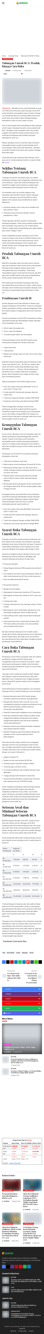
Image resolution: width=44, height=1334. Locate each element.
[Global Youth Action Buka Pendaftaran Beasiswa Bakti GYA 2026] (5, 1305)
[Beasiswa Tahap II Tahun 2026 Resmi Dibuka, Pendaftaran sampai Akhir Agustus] (5, 1071)
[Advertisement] (22, 29)
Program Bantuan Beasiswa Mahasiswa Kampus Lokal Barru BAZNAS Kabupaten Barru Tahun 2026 (24, 1061)
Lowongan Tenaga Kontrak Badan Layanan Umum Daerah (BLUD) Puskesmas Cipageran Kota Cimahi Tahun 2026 (32, 1233)
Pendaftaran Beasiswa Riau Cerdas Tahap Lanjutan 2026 (19, 1048)
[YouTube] (20, 1266)
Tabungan (25, 952)
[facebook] (4, 1266)
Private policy (22, 1331)
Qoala (7, 162)
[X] (8, 1266)
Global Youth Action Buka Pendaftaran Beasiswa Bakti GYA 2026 (23, 1306)
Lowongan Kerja (13, 56)
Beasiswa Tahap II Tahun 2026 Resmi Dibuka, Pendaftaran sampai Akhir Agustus (26, 1072)
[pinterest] (16, 1266)
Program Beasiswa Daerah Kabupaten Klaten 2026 (9, 1196)
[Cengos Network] (22, 3)
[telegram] (29, 1266)
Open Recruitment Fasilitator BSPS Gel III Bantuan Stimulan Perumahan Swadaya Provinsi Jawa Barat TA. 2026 (11, 1232)
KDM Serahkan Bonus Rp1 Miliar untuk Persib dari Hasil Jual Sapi (26, 1290)
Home (4, 56)
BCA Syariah (10, 952)
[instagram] (12, 1266)
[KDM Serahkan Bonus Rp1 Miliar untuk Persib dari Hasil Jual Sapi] (5, 1289)
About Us (13, 1331)
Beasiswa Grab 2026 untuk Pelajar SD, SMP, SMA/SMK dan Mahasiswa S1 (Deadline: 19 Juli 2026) (26, 1281)
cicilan (18, 952)
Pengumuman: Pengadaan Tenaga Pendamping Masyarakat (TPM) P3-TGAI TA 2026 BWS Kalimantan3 (26, 1315)
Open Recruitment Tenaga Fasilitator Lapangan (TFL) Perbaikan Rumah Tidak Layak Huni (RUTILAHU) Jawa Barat (30, 1200)
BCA (4, 952)
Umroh (31, 952)
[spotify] (25, 1266)
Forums (31, 1331)
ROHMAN (7, 70)
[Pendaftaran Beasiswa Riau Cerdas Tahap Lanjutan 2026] (22, 1039)
